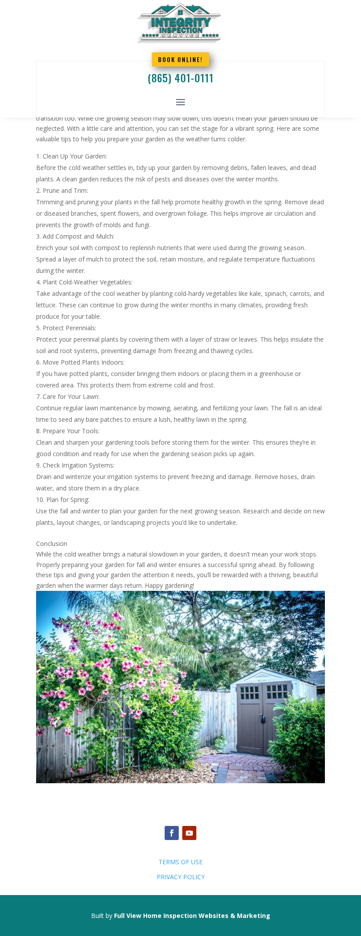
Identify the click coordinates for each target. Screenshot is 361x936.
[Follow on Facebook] (172, 833)
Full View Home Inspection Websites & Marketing (192, 915)
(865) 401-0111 (180, 77)
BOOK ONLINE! (180, 59)
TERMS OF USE (180, 862)
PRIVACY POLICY (181, 877)
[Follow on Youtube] (189, 833)
